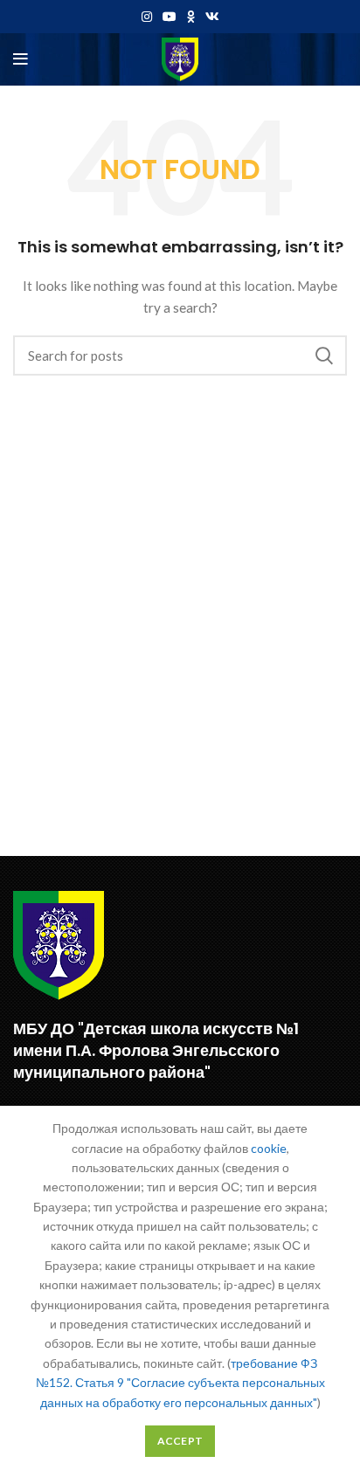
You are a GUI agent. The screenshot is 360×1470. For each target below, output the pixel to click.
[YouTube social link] (169, 16)
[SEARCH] (323, 355)
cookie (269, 1148)
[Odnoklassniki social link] (191, 16)
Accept (180, 1440)
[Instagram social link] (146, 16)
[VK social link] (212, 16)
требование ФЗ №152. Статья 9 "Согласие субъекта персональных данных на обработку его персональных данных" (180, 1383)
